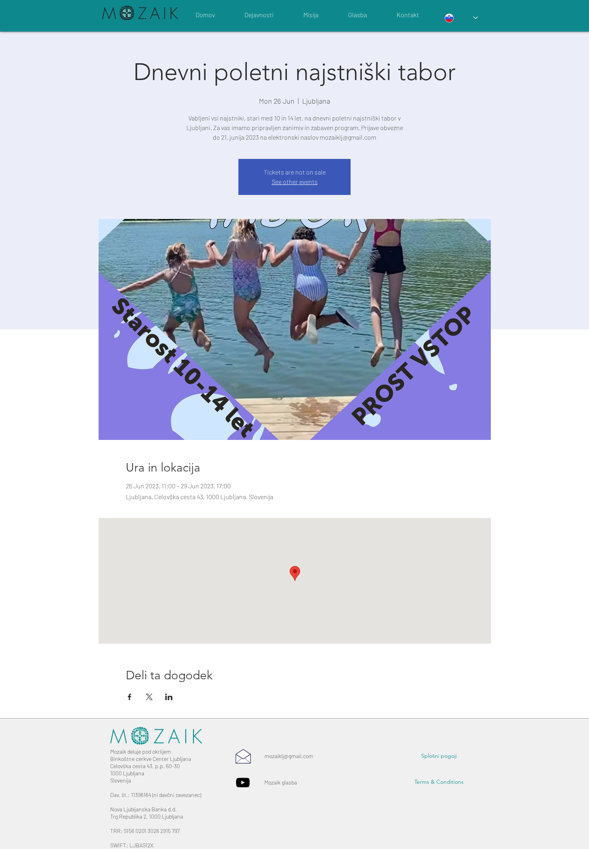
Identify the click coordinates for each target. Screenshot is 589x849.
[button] (439, 756)
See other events (295, 181)
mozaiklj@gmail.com (288, 756)
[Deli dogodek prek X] (149, 697)
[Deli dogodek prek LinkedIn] (169, 697)
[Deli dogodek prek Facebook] (129, 697)
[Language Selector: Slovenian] (461, 18)
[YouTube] (242, 782)
